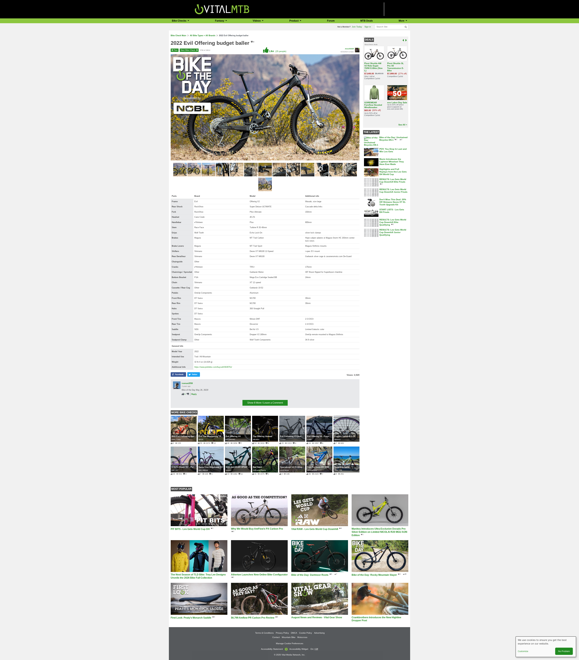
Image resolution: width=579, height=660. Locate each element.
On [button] (311, 649)
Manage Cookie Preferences (289, 643)
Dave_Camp (176, 439)
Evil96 (309, 439)
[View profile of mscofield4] (357, 50)
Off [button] (316, 649)
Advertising (319, 633)
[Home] (222, 9)
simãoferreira (312, 470)
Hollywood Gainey (259, 470)
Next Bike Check (188, 50)
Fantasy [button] (220, 20)
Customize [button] (523, 651)
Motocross (302, 637)
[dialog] (546, 646)
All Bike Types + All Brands (202, 35)
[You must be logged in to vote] (183, 394)
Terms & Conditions (264, 633)
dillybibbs (256, 439)
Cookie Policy (305, 633)
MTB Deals (366, 20)
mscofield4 (349, 49)
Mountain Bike (288, 637)
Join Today (357, 26)
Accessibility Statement (272, 649)
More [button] (402, 20)
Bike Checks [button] (179, 20)
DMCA (294, 633)
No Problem (564, 651)
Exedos (283, 439)
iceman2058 (187, 383)
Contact (276, 637)
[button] (180, 170)
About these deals (371, 44)
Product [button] (294, 20)
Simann (228, 470)
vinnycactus (284, 470)
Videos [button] (257, 20)
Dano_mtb (338, 470)
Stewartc (337, 439)
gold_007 (174, 470)
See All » (402, 124)
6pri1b (201, 439)
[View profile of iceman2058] (176, 385)
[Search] (406, 27)
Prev (176, 50)
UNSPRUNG (230, 439)
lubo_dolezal (203, 470)
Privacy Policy (282, 633)
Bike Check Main (178, 35)
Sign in (367, 26)
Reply (194, 394)
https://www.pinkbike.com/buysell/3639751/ (213, 367)
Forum (331, 20)
